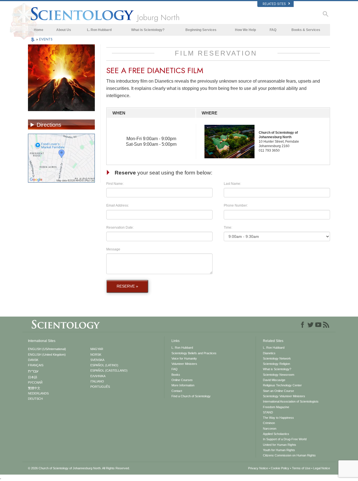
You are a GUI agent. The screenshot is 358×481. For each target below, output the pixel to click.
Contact (176, 391)
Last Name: (232, 184)
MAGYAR (96, 349)
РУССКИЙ (35, 382)
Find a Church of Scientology (191, 396)
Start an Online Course (278, 391)
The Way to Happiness (278, 417)
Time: (228, 227)
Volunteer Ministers (184, 363)
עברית (33, 371)
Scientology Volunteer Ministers (284, 396)
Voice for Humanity (184, 358)
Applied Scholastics (276, 433)
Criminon (269, 423)
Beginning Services (200, 30)
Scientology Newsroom (278, 374)
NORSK (95, 354)
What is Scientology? (147, 30)
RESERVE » (127, 286)
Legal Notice (321, 468)
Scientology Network (277, 358)
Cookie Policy (280, 468)
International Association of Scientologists (291, 401)
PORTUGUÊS (100, 386)
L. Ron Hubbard (99, 30)
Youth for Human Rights (279, 450)
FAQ (273, 30)
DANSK (33, 360)
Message (113, 249)
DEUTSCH (35, 398)
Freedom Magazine (276, 407)
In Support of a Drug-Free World (285, 439)
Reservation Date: (120, 227)
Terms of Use (301, 468)
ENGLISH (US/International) (47, 349)
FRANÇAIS (35, 365)
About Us (63, 30)
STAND (268, 412)
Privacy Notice (258, 468)
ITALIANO (97, 381)
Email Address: (117, 205)
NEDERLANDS (38, 393)
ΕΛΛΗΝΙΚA (97, 376)
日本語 (32, 377)
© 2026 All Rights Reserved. (79, 468)
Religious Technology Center (282, 385)
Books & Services (305, 30)
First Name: (115, 184)
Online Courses (182, 380)
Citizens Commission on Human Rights (289, 455)
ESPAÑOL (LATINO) (104, 365)
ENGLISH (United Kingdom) (47, 354)
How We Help (245, 30)
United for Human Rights (279, 444)
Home (38, 30)
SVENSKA (97, 360)
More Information (182, 385)
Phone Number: (236, 205)
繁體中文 (34, 388)
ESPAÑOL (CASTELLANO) (109, 370)
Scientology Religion (276, 363)
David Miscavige (274, 380)
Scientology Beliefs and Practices (193, 353)
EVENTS (46, 39)
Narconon (269, 428)
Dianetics (269, 353)
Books (175, 374)
